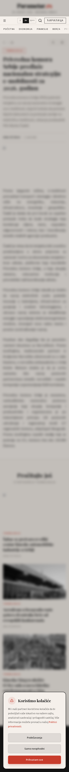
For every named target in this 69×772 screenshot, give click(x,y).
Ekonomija (25, 29)
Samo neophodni (34, 749)
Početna (9, 29)
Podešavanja (34, 737)
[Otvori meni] (4, 20)
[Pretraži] (40, 20)
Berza (56, 29)
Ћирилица (55, 20)
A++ (32, 20)
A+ (26, 20)
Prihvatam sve (34, 759)
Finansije (42, 29)
